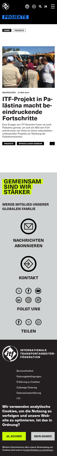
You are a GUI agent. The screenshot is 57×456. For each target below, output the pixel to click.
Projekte (9, 143)
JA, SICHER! (14, 436)
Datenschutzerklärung (29, 393)
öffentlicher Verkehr (30, 143)
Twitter (19, 291)
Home (7, 30)
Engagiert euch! (45, 6)
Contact (28, 265)
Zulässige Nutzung (27, 387)
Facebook (28, 291)
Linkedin (19, 300)
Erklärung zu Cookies (28, 381)
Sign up (28, 227)
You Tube (38, 291)
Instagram (28, 300)
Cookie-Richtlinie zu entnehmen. (38, 450)
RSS (38, 300)
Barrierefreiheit (25, 370)
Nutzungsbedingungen (29, 376)
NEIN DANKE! (43, 436)
